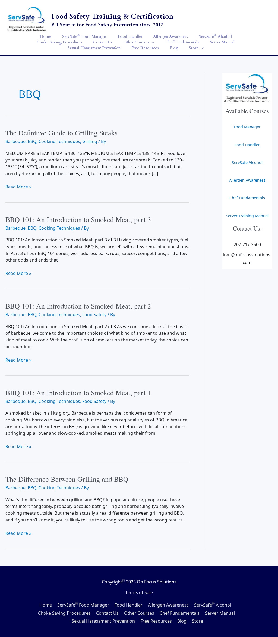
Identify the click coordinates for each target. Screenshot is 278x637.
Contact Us (107, 613)
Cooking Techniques (59, 141)
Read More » (18, 187)
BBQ (32, 141)
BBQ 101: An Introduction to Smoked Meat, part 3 (78, 219)
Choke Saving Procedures (64, 613)
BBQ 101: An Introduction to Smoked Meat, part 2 (78, 305)
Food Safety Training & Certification (112, 16)
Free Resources (156, 621)
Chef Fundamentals (247, 197)
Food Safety (94, 315)
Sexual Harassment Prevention (103, 621)
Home (45, 605)
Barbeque (15, 141)
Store (197, 621)
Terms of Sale (139, 592)
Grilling (89, 141)
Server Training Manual (247, 215)
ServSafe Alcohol (247, 162)
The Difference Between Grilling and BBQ (66, 479)
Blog (182, 621)
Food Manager (247, 126)
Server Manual (220, 613)
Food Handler (247, 144)
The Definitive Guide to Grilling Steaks (61, 132)
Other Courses (139, 613)
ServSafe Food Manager (83, 605)
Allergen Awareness (247, 180)
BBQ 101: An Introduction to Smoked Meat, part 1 (78, 392)
